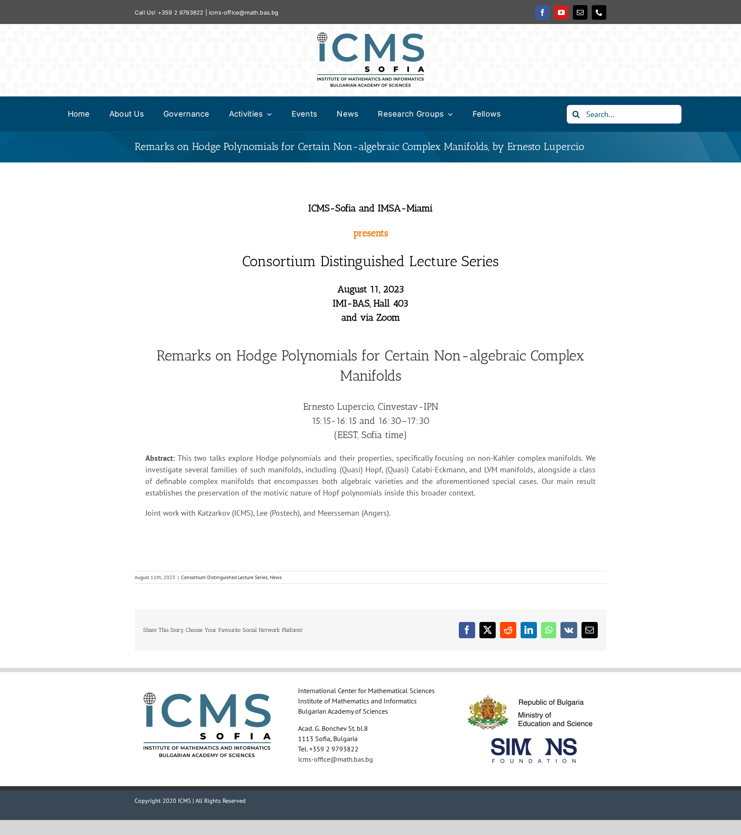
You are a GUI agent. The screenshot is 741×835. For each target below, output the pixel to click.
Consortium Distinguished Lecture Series (224, 577)
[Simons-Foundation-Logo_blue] (534, 742)
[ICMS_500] (370, 36)
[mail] (580, 12)
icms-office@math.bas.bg (244, 12)
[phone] (599, 12)
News (276, 577)
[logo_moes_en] (533, 690)
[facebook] (542, 12)
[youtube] (561, 12)
